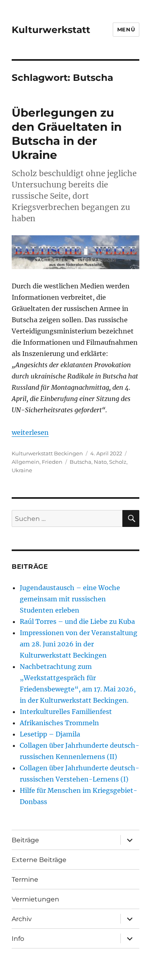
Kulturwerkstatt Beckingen (47, 453)
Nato (100, 462)
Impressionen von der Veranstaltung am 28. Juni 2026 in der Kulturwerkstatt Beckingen (78, 644)
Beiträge (25, 840)
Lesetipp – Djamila (50, 734)
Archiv (22, 919)
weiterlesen (30, 432)
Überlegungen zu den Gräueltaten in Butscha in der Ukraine (67, 134)
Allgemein (25, 462)
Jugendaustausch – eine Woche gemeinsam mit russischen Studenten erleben (70, 599)
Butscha (80, 462)
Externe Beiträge (39, 860)
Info (18, 938)
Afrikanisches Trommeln (59, 723)
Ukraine (22, 470)
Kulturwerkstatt (51, 29)
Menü (126, 29)
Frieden (52, 462)
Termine (25, 879)
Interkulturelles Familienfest (66, 712)
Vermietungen (35, 899)
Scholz (117, 462)
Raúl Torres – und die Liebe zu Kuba (77, 621)
